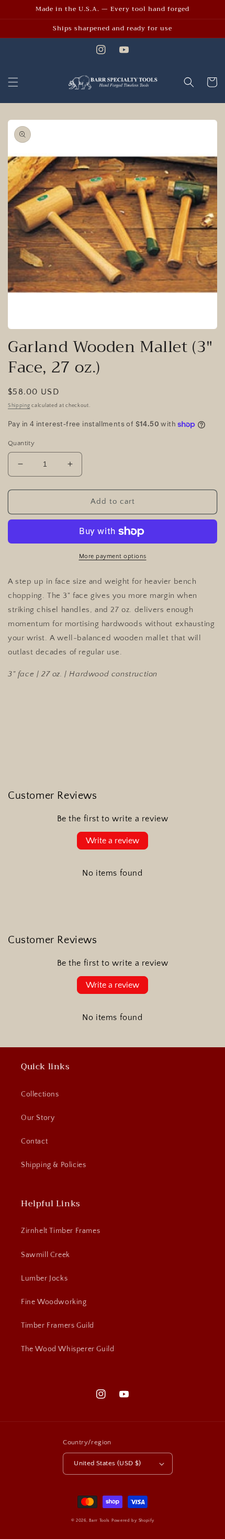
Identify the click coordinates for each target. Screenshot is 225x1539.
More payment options (113, 556)
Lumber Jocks (44, 1278)
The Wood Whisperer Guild (67, 1349)
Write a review (112, 840)
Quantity (21, 443)
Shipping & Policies (53, 1165)
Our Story (37, 1118)
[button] (13, 82)
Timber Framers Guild (57, 1325)
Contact (34, 1141)
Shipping (19, 406)
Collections (40, 1094)
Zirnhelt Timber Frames (60, 1231)
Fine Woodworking (54, 1302)
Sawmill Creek (45, 1255)
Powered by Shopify (132, 1520)
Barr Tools (99, 1520)
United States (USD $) (107, 1463)
